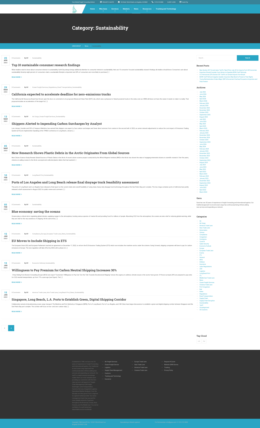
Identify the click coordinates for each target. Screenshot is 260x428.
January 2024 (204, 151)
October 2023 (204, 158)
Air (200, 221)
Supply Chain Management (113, 370)
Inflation (202, 262)
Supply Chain (204, 298)
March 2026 (203, 101)
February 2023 (204, 176)
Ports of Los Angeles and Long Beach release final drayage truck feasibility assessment (75, 182)
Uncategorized (204, 307)
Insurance (203, 264)
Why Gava (103, 9)
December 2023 (205, 153)
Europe (43, 234)
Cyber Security (204, 244)
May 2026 (203, 96)
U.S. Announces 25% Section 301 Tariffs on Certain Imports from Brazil (222, 74)
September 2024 (205, 142)
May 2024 (203, 146)
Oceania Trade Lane (206, 285)
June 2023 (203, 167)
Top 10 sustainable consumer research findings (46, 65)
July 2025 (203, 119)
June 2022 (203, 187)
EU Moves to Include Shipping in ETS (39, 241)
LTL (201, 275)
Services (115, 9)
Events (202, 253)
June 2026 (203, 94)
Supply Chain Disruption (207, 300)
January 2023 (204, 178)
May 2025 (203, 124)
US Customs (203, 310)
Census (202, 232)
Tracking (167, 367)
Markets (126, 9)
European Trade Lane (54, 234)
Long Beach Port (38, 175)
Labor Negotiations (206, 266)
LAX (201, 269)
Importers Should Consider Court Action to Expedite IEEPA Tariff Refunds (223, 72)
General (202, 257)
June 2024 (203, 144)
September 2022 (205, 183)
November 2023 (205, 155)
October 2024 (204, 140)
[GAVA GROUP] (74, 8)
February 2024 (204, 149)
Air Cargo (35, 116)
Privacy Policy (168, 370)
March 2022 (203, 192)
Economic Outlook (38, 263)
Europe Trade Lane (140, 361)
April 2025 (203, 126)
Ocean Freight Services (40, 87)
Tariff (201, 305)
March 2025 (203, 128)
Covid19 (202, 241)
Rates (64, 234)
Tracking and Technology (166, 9)
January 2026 (204, 105)
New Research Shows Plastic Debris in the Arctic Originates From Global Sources (70, 153)
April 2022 (203, 190)
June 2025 (203, 121)
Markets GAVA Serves (171, 364)
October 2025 (204, 112)
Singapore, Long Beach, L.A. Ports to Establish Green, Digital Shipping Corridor (69, 299)
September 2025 (205, 115)
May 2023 (203, 169)
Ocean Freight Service (112, 364)
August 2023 (204, 162)
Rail (201, 289)
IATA (201, 260)
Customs (108, 373)
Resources (147, 9)
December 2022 (205, 180)
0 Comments (16, 58)
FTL (201, 255)
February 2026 (204, 103)
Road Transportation (64, 87)
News (136, 9)
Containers (203, 239)
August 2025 (204, 117)
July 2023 (203, 165)
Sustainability (36, 58)
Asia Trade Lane (52, 292)
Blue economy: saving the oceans (36, 211)
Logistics (202, 271)
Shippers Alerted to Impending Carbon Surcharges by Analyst (57, 124)
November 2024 (205, 137)
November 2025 (205, 110)
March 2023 (203, 174)
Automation (203, 230)
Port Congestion (205, 287)
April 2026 (203, 99)
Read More (16, 77)
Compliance (36, 234)
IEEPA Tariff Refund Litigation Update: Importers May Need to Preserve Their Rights (226, 77)
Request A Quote (169, 361)
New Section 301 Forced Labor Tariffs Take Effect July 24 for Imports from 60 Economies (228, 70)
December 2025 (205, 108)
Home (92, 9)
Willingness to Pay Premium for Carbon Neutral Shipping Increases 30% (64, 270)
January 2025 (204, 133)
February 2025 (204, 130)
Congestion (203, 237)
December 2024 (205, 135)
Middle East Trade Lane (207, 278)
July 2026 (203, 92)
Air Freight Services (111, 361)
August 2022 (204, 185)
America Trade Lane (39, 292)
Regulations (53, 87)
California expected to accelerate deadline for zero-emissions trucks (61, 94)
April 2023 (203, 171)
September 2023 (205, 160)
